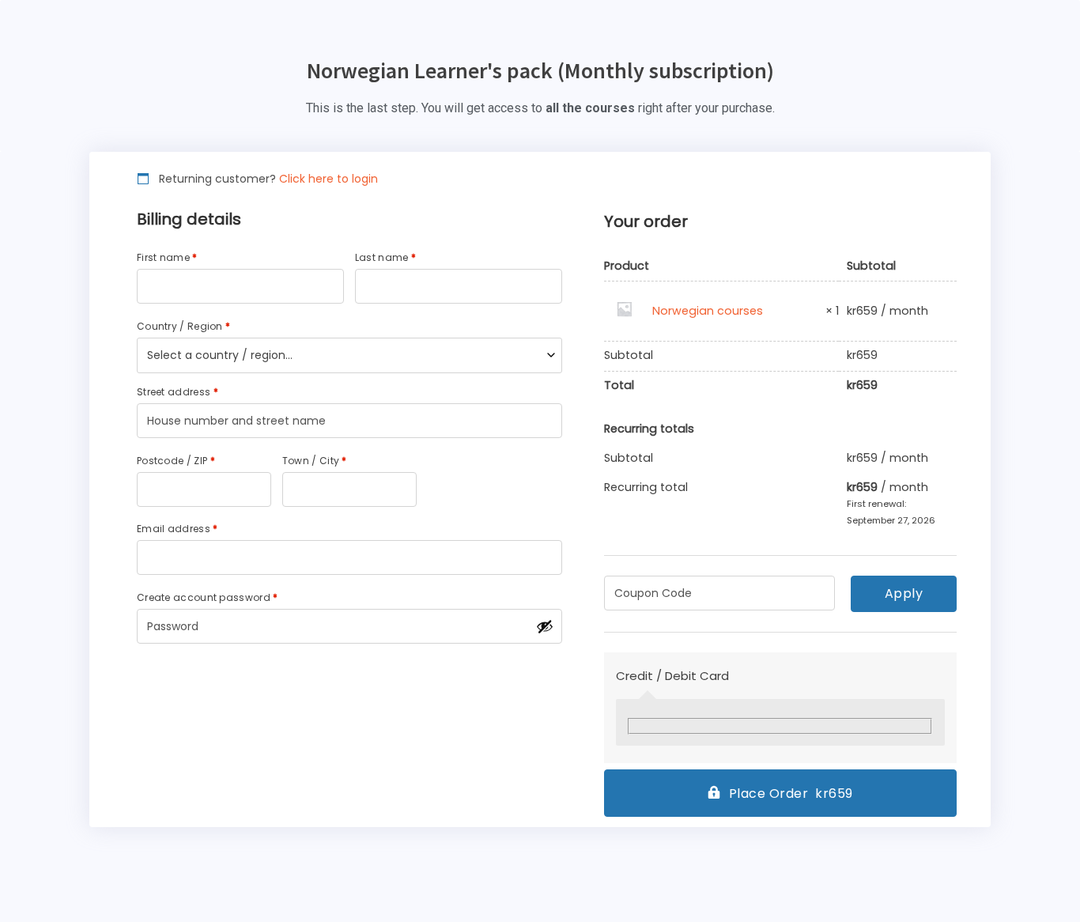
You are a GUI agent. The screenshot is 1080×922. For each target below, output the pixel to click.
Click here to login (328, 179)
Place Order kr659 (791, 793)
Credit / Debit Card (672, 675)
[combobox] (349, 355)
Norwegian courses (707, 311)
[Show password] (544, 626)
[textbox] (349, 355)
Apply (904, 593)
